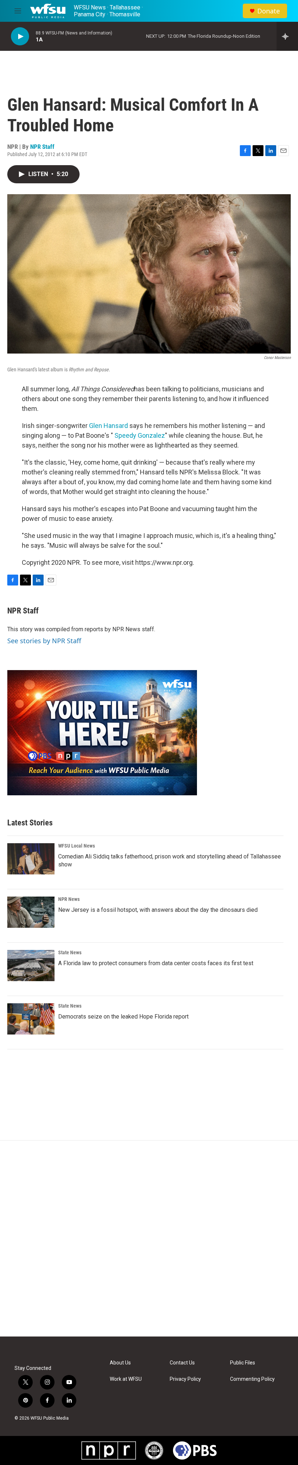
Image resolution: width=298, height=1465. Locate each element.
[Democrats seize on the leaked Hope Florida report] (31, 1019)
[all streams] (287, 36)
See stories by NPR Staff (44, 640)
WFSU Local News (76, 846)
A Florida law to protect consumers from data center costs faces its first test (155, 963)
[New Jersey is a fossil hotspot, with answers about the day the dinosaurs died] (31, 912)
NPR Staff (42, 146)
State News (69, 952)
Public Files (242, 1363)
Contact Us (182, 1363)
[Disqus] (149, 1238)
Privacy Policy (185, 1379)
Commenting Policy (252, 1379)
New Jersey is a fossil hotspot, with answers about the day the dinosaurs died (158, 909)
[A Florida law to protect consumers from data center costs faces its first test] (31, 965)
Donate (268, 11)
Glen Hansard (108, 425)
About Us (120, 1363)
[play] (20, 36)
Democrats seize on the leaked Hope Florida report (123, 1016)
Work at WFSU (126, 1379)
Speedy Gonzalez (139, 435)
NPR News (69, 899)
